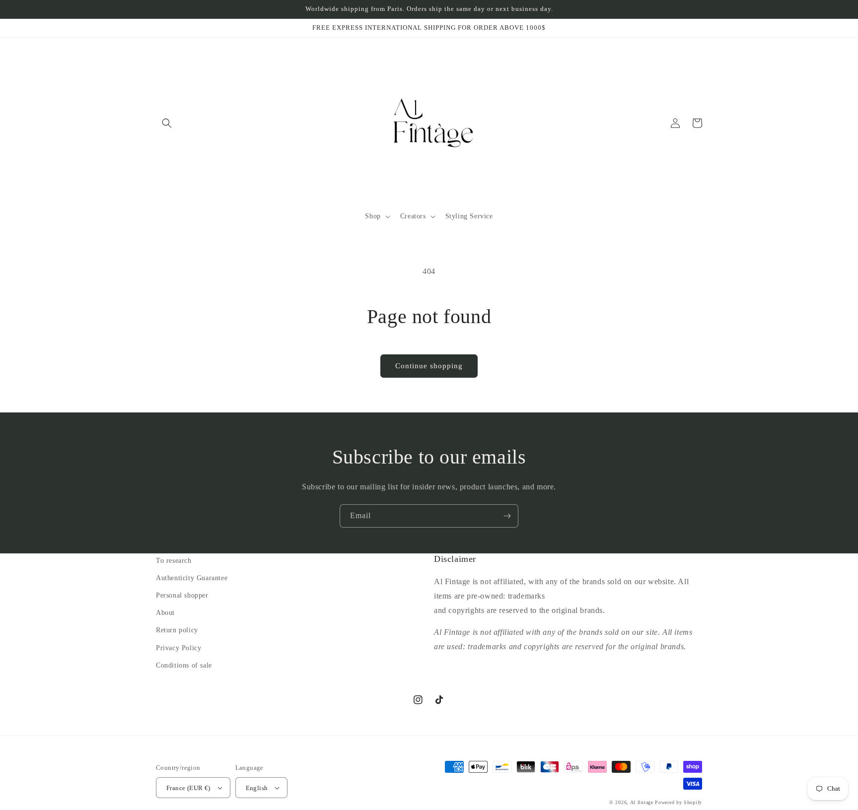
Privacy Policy (178, 648)
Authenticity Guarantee (191, 578)
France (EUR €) (188, 788)
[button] (167, 123)
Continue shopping (429, 366)
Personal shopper (182, 595)
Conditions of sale (184, 665)
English (257, 788)
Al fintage (641, 802)
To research (174, 560)
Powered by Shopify (678, 802)
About (165, 612)
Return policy (177, 630)
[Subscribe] (507, 516)
